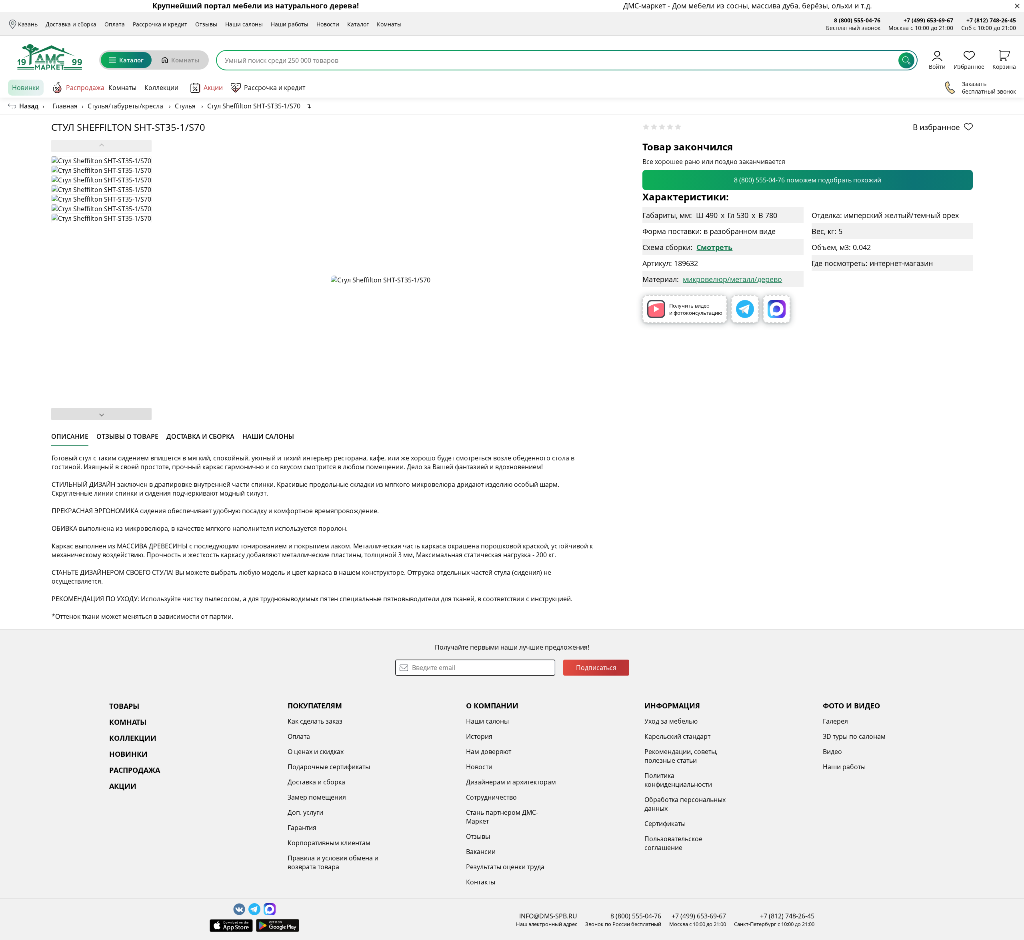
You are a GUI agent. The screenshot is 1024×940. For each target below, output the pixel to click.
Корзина (1004, 66)
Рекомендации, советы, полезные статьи (681, 756)
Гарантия (302, 827)
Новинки (26, 87)
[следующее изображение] (101, 414)
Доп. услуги (305, 812)
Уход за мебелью (671, 721)
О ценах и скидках (316, 751)
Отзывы (206, 24)
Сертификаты (665, 823)
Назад (28, 106)
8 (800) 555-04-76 (857, 20)
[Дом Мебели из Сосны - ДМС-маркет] (49, 57)
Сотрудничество (491, 797)
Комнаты (389, 24)
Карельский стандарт (677, 736)
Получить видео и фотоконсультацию (695, 309)
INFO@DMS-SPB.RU (548, 916)
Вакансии (481, 851)
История (479, 736)
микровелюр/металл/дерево (732, 279)
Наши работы (289, 24)
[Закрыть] (1017, 6)
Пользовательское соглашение (673, 843)
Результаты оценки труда (505, 866)
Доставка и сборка (71, 24)
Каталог (358, 24)
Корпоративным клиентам (329, 842)
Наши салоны (244, 24)
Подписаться (596, 667)
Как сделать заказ (315, 721)
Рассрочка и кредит (160, 24)
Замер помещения (317, 797)
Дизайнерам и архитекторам (511, 782)
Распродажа (85, 87)
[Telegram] (745, 309)
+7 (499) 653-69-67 (928, 20)
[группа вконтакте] (239, 909)
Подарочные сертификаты (329, 766)
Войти (937, 66)
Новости (327, 24)
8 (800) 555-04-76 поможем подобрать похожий (807, 180)
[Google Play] (277, 925)
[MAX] (776, 309)
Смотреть (714, 247)
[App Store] (231, 925)
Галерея (835, 721)
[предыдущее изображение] (101, 146)
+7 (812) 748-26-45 (991, 20)
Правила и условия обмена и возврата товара (333, 862)
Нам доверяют (488, 751)
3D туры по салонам (854, 736)
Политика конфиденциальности (678, 780)
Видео (832, 751)
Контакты (480, 882)
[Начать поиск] (906, 60)
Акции (213, 87)
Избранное (969, 66)
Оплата (114, 24)
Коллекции (161, 87)
